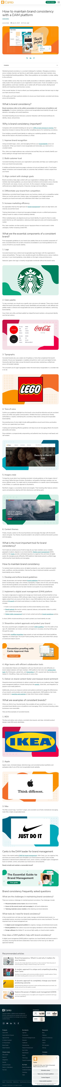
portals (37, 684)
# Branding (5, 19)
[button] (30, 65)
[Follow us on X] (14, 1023)
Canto (12, 554)
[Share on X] (27, 58)
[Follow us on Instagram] (3, 1023)
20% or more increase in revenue (43, 128)
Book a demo (50, 2)
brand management (34, 207)
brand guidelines (32, 580)
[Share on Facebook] (34, 58)
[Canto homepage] (7, 2)
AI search (11, 601)
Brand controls (9, 609)
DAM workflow (39, 627)
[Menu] (59, 2)
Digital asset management (41, 552)
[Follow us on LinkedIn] (11, 1023)
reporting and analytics (19, 694)
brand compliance (47, 614)
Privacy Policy (9, 1082)
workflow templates (17, 634)
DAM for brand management (28, 855)
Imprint (3, 1082)
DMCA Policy (16, 1082)
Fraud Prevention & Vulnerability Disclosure (28, 1082)
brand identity (43, 144)
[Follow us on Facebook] (18, 1023)
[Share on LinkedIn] (30, 58)
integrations (30, 672)
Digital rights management (13, 614)
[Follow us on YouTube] (7, 1023)
